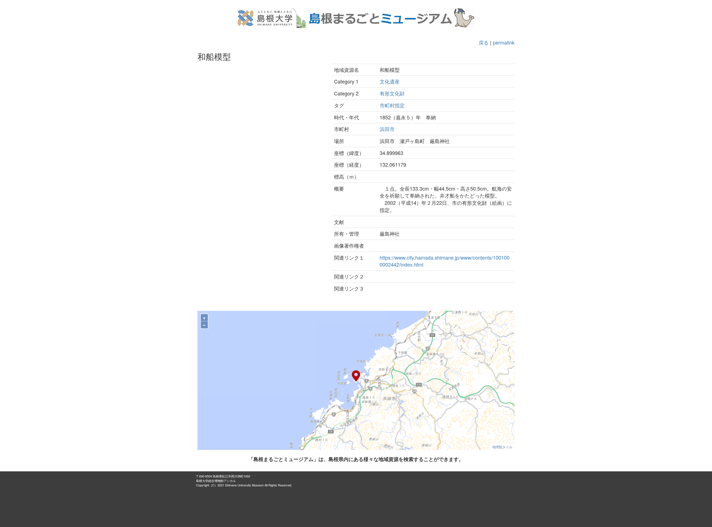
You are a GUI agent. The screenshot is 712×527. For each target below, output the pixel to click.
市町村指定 (392, 105)
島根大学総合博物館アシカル (216, 480)
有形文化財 (392, 93)
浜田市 (387, 128)
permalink (504, 42)
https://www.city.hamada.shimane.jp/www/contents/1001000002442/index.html (445, 261)
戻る (484, 42)
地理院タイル (502, 446)
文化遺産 (390, 81)
